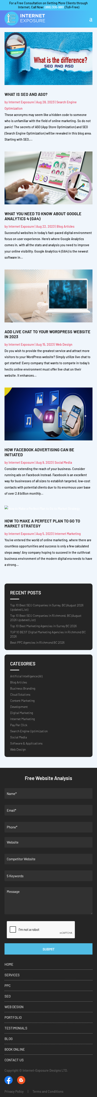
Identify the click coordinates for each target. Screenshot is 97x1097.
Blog (9, 1039)
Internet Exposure (21, 102)
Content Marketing (22, 700)
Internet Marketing (68, 534)
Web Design (64, 344)
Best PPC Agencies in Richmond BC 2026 (37, 642)
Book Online (15, 1049)
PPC (8, 986)
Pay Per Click (18, 725)
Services (12, 975)
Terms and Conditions (47, 1091)
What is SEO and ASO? (26, 94)
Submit (49, 949)
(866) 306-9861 (54, 7)
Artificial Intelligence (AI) (26, 676)
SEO (8, 996)
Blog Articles (65, 226)
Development (19, 707)
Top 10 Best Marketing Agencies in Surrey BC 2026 (43, 626)
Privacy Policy (14, 1091)
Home (9, 964)
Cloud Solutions (20, 694)
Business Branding (22, 688)
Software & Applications (26, 743)
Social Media (63, 462)
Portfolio (13, 1017)
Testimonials (16, 1028)
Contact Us (14, 1060)
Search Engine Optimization (29, 731)
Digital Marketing (21, 713)
